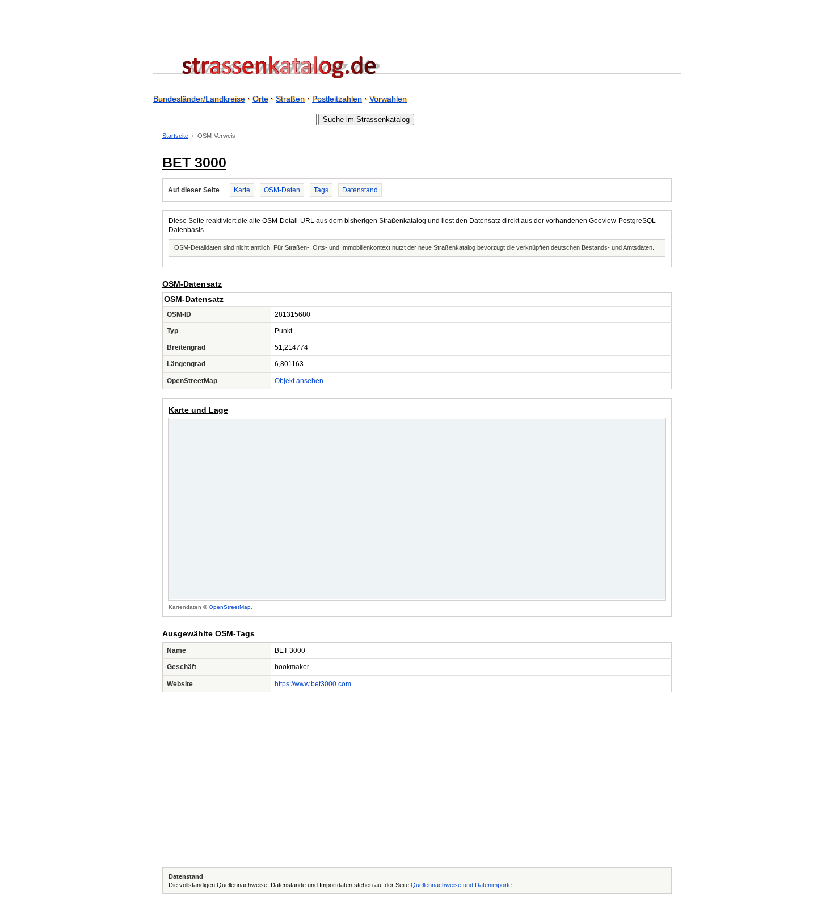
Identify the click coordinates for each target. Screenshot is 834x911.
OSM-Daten (282, 190)
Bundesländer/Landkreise (199, 98)
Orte (260, 98)
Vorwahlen (388, 98)
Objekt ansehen (299, 381)
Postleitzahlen (337, 98)
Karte (242, 190)
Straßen (290, 98)
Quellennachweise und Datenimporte (461, 884)
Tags (321, 190)
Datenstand (360, 190)
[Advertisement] (417, 779)
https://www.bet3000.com (313, 684)
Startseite (175, 135)
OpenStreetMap (230, 607)
